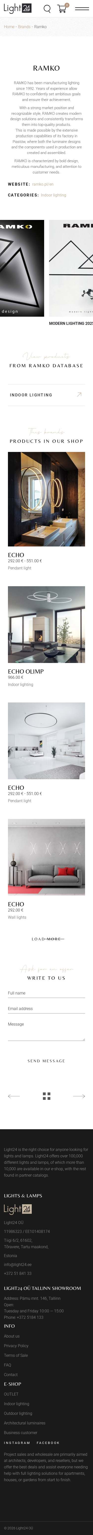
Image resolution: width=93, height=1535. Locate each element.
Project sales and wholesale (28, 1454)
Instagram (17, 1443)
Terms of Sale (16, 1355)
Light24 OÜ (24, 1528)
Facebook (48, 1443)
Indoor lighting (53, 195)
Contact (11, 1374)
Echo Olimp (26, 671)
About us (12, 1336)
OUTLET (11, 1394)
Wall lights (17, 917)
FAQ (7, 1365)
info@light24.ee (17, 1264)
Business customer (20, 1432)
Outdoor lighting (18, 1413)
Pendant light (19, 568)
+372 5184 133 (30, 1317)
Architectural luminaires (24, 1423)
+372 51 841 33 (17, 1273)
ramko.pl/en (43, 184)
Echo (16, 555)
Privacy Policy (16, 1345)
